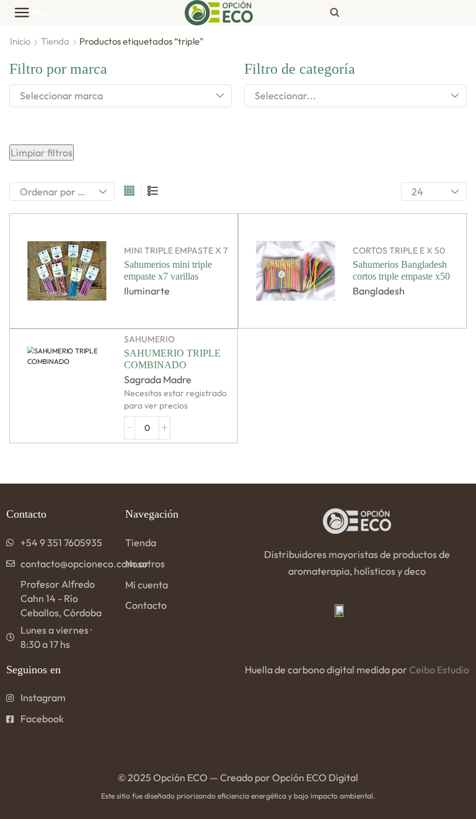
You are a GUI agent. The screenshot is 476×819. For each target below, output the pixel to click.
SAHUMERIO (149, 339)
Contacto (146, 605)
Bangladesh (379, 291)
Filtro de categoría (299, 69)
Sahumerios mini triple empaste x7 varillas (168, 270)
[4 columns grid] (129, 191)
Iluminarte (147, 291)
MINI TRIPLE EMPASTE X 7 (175, 250)
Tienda (55, 41)
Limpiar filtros (42, 152)
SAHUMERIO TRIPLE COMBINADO (172, 359)
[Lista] (152, 191)
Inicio (20, 41)
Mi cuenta (146, 584)
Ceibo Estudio (439, 669)
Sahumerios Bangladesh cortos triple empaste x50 (401, 270)
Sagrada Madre (158, 379)
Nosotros (145, 563)
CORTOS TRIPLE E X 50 (399, 250)
